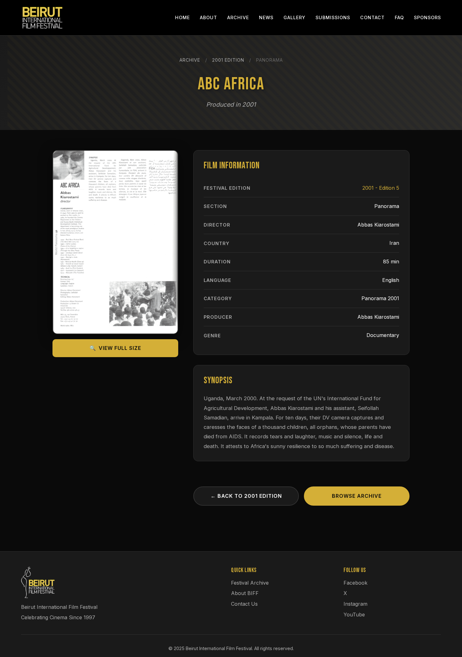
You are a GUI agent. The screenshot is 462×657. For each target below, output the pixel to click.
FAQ (399, 17)
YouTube (354, 614)
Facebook (355, 583)
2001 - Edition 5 (380, 188)
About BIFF (245, 593)
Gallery (294, 17)
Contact (372, 17)
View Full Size (115, 348)
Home (182, 17)
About (208, 17)
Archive (238, 17)
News (266, 17)
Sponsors (427, 17)
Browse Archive (357, 496)
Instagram (355, 604)
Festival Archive (250, 583)
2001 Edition (228, 60)
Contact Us (244, 604)
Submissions (333, 17)
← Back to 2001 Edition (246, 496)
